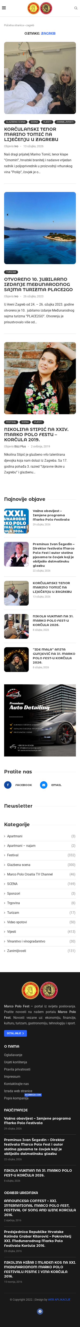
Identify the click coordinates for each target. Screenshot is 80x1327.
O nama (11, 1046)
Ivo (16, 146)
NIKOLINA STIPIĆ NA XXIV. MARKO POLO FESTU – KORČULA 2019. (36, 434)
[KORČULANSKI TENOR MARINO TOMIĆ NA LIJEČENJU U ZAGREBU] (40, 78)
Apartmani (41, 836)
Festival (11, 422)
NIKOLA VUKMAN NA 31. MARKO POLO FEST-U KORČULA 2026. (53, 620)
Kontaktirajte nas (16, 1084)
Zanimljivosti (65, 122)
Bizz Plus (20, 446)
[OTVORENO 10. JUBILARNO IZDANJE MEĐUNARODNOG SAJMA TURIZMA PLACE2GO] (40, 228)
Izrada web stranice (18, 1091)
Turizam (11, 272)
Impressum (12, 1076)
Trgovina (41, 903)
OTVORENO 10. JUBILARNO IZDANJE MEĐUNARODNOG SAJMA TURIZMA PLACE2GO (38, 284)
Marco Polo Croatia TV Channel (41, 874)
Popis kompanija (16, 1098)
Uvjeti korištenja (15, 1062)
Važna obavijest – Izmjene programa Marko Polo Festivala (51, 515)
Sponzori (41, 893)
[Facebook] (40, 1311)
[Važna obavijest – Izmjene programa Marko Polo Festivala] (16, 521)
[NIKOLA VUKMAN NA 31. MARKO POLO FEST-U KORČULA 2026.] (16, 626)
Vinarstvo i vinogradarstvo (41, 941)
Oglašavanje (13, 1055)
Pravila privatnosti (17, 1069)
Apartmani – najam (41, 846)
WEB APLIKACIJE (59, 1299)
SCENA (34, 122)
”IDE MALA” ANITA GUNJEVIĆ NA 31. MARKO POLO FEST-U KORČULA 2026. (54, 655)
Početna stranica (14, 25)
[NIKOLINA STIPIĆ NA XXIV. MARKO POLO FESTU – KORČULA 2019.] (40, 378)
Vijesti (47, 122)
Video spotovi (41, 922)
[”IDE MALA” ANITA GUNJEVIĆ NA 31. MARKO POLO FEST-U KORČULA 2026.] (16, 659)
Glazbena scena (15, 122)
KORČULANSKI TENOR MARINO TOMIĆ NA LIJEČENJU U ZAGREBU (31, 134)
